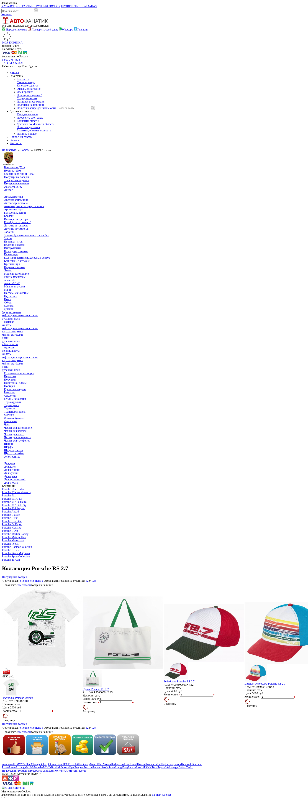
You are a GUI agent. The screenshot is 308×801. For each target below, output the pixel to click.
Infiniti (158, 764)
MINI (46, 767)
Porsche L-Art (10, 530)
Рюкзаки (9, 392)
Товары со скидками (16, 180)
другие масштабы (14, 276)
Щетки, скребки (14, 453)
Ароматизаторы (13, 209)
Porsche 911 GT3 (12, 498)
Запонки (9, 231)
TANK (148, 767)
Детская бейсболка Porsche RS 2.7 (265, 683)
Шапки (8, 443)
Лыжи (8, 270)
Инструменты (12, 247)
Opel (72, 767)
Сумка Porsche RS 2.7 (96, 689)
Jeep (171, 764)
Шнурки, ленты (13, 450)
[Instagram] (16, 780)
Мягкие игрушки (14, 286)
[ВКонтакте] (10, 780)
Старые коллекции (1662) (19, 173)
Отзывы (14, 140)
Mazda (28, 767)
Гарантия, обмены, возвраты (34, 130)
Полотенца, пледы (15, 382)
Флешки (9, 414)
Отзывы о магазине (28, 88)
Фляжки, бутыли (14, 418)
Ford (80, 764)
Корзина (6, 14)
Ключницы (11, 254)
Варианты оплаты (28, 120)
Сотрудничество (27, 98)
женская (9, 321)
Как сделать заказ (27, 114)
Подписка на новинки (30, 104)
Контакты (23, 79)
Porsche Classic (11, 514)
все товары (24, 584)
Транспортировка (14, 411)
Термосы (9, 408)
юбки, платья (10, 344)
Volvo (182, 767)
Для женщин (12, 469)
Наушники (10, 296)
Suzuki (140, 767)
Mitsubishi (55, 767)
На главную (9, 149)
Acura (5, 764)
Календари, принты (16, 251)
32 (87, 580)
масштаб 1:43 (12, 283)
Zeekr (189, 767)
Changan (36, 764)
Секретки (10, 395)
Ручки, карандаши (15, 389)
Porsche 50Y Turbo (13, 489)
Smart (111, 767)
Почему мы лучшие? (29, 95)
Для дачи (9, 463)
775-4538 (11, 59)
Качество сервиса (27, 85)
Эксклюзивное (13, 186)
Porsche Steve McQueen (16, 553)
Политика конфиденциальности (36, 107)
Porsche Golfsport (12, 524)
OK (3, 797)
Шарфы (8, 446)
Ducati (60, 764)
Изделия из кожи (14, 244)
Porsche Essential (12, 521)
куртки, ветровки (12, 331)
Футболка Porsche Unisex (17, 697)
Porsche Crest (9, 517)
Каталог (14, 72)
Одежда (9, 305)
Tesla (155, 767)
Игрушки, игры (13, 241)
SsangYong (121, 767)
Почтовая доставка (28, 127)
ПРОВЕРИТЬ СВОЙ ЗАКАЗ (79, 6)
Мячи (7, 289)
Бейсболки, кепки (15, 212)
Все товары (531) (14, 167)
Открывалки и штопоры (19, 373)
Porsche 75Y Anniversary (16, 492)
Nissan (65, 767)
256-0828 (12, 62)
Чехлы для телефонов (17, 440)
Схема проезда (26, 82)
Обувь (8, 302)
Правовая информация (30, 101)
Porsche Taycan (11, 559)
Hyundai (150, 764)
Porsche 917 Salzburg (14, 501)
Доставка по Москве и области (35, 124)
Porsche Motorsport (13, 540)
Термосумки (11, 405)
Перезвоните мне (16, 29)
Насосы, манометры (16, 292)
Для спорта (11, 482)
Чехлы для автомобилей (18, 427)
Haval (133, 764)
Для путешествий (14, 479)
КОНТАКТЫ (24, 6)
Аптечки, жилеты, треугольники (24, 206)
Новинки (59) (12, 170)
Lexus (12, 767)
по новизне (25, 580)
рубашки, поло (11, 318)
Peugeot (79, 767)
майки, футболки (12, 334)
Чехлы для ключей (15, 430)
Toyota (161, 767)
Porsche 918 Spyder (13, 508)
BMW (18, 764)
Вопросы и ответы (21, 136)
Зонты (8, 238)
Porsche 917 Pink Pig (14, 505)
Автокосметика (13, 196)
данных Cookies (161, 794)
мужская (9, 347)
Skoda (104, 767)
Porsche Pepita (10, 543)
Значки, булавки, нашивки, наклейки (26, 235)
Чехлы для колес (14, 434)
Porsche (25, 149)
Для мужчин (11, 473)
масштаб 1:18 (12, 280)
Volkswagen (172, 767)
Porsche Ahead (10, 511)
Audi (12, 764)
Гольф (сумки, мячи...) (17, 222)
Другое (8, 189)
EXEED (69, 764)
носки (5, 337)
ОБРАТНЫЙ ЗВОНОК (46, 6)
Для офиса (10, 476)
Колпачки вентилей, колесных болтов (27, 257)
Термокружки (12, 402)
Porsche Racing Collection (17, 546)
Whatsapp (67, 29)
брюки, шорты (11, 350)
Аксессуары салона (16, 203)
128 (93, 580)
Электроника (12, 456)
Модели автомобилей (17, 273)
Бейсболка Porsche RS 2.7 (179, 681)
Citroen (52, 764)
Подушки (10, 379)
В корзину (8, 720)
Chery (44, 764)
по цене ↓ (37, 580)
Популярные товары (16, 176)
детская (8, 308)
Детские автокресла (16, 225)
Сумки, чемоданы (15, 398)
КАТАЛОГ (8, 6)
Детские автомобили (16, 228)
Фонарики (10, 421)
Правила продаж (27, 133)
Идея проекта (25, 91)
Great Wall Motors (100, 764)
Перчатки (10, 376)
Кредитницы (12, 264)
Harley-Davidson (120, 764)
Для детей (10, 466)
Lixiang (20, 767)
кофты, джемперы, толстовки (20, 315)
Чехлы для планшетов (17, 437)
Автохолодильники (16, 199)
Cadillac (26, 764)
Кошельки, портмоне (17, 260)
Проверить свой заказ (44, 29)
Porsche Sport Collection (16, 556)
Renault (97, 767)
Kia (194, 764)
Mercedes (37, 767)
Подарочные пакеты (16, 183)
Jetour (177, 764)
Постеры (9, 385)
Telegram (82, 29)
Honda (141, 764)
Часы (7, 424)
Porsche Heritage (11, 527)
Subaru (132, 767)
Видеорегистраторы (16, 219)
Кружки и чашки (14, 267)
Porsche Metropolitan (14, 537)
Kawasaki (186, 764)
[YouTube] (5, 780)
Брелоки (9, 215)
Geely (86, 764)
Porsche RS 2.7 (10, 550)
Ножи (7, 299)
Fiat (76, 764)
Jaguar (165, 764)
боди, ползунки (11, 312)
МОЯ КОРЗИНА (12, 42)
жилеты (6, 324)
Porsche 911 (9, 495)
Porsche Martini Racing (15, 533)
